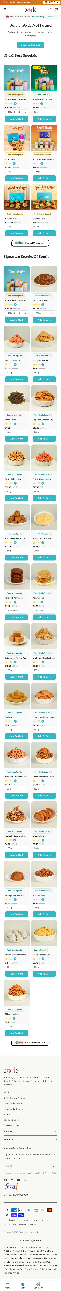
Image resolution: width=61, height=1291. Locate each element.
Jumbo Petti (10, 159)
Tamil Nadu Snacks (13, 1109)
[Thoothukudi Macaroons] (17, 933)
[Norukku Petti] (17, 197)
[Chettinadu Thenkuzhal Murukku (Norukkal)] (44, 636)
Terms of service (41, 1220)
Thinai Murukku (12, 1014)
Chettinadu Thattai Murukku (44, 717)
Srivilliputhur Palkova (42, 538)
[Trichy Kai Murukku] (44, 339)
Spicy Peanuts (39, 895)
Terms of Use (37, 1173)
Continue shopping (30, 44)
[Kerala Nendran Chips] (44, 933)
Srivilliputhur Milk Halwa (15, 895)
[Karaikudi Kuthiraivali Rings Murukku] (17, 755)
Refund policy (9, 1220)
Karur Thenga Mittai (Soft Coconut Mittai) (16, 538)
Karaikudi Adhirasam (14, 598)
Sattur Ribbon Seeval (42, 479)
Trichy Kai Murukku (41, 360)
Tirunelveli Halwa (40, 300)
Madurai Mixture (12, 360)
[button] (5, 9)
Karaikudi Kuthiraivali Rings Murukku (16, 776)
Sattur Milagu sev (13, 479)
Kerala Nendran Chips (42, 954)
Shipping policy (10, 1224)
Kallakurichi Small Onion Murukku (44, 776)
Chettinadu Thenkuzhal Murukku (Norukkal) (44, 658)
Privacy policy (24, 1220)
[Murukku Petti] (44, 197)
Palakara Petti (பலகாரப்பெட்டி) (16, 99)
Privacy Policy (51, 1173)
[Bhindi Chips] (17, 398)
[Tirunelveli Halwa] (44, 279)
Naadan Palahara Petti (32, 1247)
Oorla (21, 1232)
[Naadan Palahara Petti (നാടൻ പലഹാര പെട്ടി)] (44, 78)
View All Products (34, 242)
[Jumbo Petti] (17, 138)
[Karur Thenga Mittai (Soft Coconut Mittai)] (17, 517)
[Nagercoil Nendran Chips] (44, 398)
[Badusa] (17, 696)
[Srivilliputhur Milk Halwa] (17, 874)
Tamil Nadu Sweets (13, 1103)
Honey (7, 1114)
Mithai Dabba (20, 1251)
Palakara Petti (11, 1247)
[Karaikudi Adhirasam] (17, 576)
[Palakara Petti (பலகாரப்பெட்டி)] (17, 78)
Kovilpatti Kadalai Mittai (15, 836)
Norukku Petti (11, 219)
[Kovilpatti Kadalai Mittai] (17, 814)
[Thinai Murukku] (17, 993)
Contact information (27, 1224)
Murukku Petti (39, 219)
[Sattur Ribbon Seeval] (44, 457)
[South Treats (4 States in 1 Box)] (44, 138)
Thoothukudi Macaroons (15, 954)
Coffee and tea (12, 1125)
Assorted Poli (38, 598)
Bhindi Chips (10, 419)
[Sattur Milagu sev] (17, 457)
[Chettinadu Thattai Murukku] (44, 696)
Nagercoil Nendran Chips (43, 419)
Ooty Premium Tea (13, 1269)
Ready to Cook (11, 1119)
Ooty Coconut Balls (34, 1269)
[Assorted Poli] (44, 576)
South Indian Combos (14, 1098)
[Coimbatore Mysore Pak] (17, 636)
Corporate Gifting (38, 1251)
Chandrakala (38, 836)
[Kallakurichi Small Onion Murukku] (44, 755)
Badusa (8, 717)
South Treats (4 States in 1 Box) (44, 159)
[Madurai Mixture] (17, 339)
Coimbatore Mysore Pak (15, 658)
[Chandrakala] (44, 814)
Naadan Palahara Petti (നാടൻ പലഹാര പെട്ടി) (44, 99)
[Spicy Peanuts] (44, 874)
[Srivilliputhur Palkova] (44, 517)
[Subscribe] (53, 1165)
